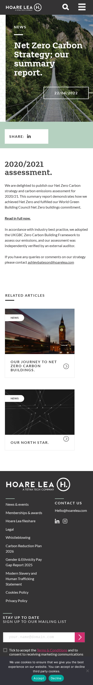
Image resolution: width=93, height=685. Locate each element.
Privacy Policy (16, 600)
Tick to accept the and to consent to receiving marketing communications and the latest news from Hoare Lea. (46, 654)
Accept (39, 678)
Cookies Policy (17, 592)
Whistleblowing (18, 537)
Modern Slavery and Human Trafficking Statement (21, 578)
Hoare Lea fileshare (20, 521)
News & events (17, 504)
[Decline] (87, 670)
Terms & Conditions (52, 650)
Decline (56, 678)
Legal (10, 529)
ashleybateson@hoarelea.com (51, 262)
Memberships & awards (24, 512)
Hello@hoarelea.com (71, 510)
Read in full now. (18, 218)
